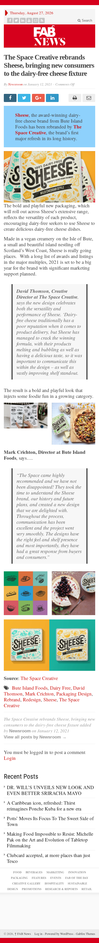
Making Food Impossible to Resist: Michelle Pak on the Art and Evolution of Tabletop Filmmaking (50, 840)
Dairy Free (60, 688)
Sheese (22, 114)
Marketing (55, 872)
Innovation (77, 872)
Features (39, 878)
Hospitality (54, 883)
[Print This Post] (74, 98)
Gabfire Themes (85, 934)
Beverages (34, 872)
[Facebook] (10, 20)
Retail (86, 889)
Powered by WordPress (59, 934)
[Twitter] (16, 20)
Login (10, 758)
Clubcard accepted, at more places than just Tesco (48, 858)
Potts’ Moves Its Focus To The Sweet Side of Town (50, 821)
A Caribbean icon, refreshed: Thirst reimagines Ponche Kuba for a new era (44, 806)
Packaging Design (74, 693)
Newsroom (15, 84)
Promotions (31, 889)
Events (55, 878)
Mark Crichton (39, 693)
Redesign (32, 699)
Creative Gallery (26, 883)
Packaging (19, 878)
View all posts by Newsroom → (35, 737)
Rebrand (12, 699)
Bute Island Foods (29, 688)
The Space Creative (39, 678)
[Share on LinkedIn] (53, 98)
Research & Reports (61, 889)
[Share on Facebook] (11, 98)
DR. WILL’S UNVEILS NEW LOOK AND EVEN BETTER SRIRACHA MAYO (50, 790)
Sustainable (77, 883)
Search (86, 20)
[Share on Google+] (39, 98)
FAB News (22, 934)
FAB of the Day (76, 878)
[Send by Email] (88, 98)
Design (12, 889)
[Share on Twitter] (25, 98)
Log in (38, 934)
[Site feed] (42, 20)
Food (17, 872)
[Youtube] (29, 20)
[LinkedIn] (23, 20)
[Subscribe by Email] (35, 20)
